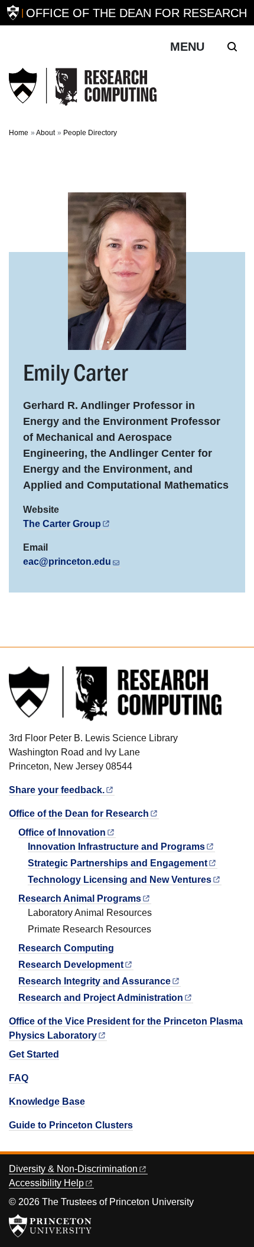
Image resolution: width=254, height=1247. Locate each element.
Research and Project (100, 998)
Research (70, 965)
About (45, 133)
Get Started (34, 1054)
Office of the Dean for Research (136, 13)
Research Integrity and (94, 981)
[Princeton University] (13, 13)
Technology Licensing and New (119, 880)
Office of (62, 832)
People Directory (90, 133)
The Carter (62, 524)
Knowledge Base (47, 1102)
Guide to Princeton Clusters (71, 1125)
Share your (57, 790)
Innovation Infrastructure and (116, 847)
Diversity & (73, 1169)
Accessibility (46, 1183)
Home (18, 133)
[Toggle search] (232, 46)
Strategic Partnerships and (117, 863)
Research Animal (79, 898)
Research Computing (66, 948)
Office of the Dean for (79, 814)
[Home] (83, 87)
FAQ (18, 1078)
